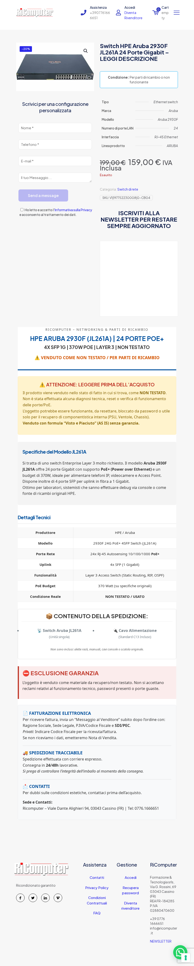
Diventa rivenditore (130, 906)
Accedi (131, 877)
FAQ (97, 913)
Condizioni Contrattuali (97, 900)
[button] (86, 51)
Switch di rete (127, 189)
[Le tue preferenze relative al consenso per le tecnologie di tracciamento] (185, 957)
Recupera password (130, 890)
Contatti (97, 877)
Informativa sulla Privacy (73, 210)
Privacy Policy (97, 887)
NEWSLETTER (161, 941)
